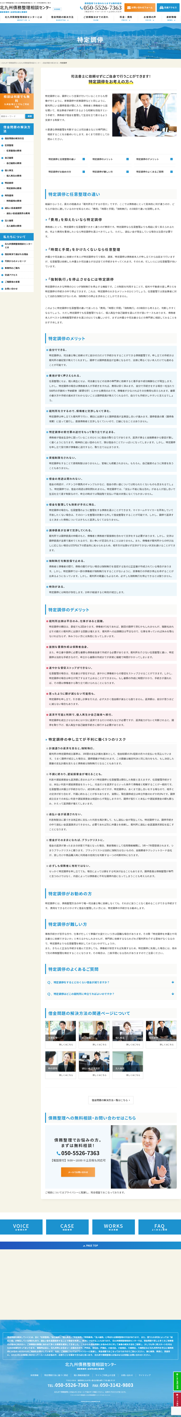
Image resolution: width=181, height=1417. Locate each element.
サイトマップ (145, 1375)
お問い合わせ (11, 288)
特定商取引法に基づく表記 (56, 1375)
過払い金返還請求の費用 (18, 213)
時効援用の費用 (14, 200)
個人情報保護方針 (82, 1375)
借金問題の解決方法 (14, 138)
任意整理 (9, 145)
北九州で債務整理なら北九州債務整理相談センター (88, 1395)
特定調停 (9, 182)
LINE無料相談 (177, 1382)
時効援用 (9, 195)
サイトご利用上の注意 (105, 1375)
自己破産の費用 (14, 163)
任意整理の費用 (14, 150)
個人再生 (9, 170)
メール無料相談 (177, 1403)
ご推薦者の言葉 (12, 281)
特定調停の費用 (14, 188)
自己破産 (9, 157)
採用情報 (34, 1375)
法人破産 (9, 220)
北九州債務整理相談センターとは (18, 245)
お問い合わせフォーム (142, 7)
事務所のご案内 (12, 267)
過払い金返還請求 (13, 207)
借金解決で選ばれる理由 (16, 254)
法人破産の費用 (14, 225)
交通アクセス (170, 7)
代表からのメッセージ (15, 261)
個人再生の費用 (14, 175)
